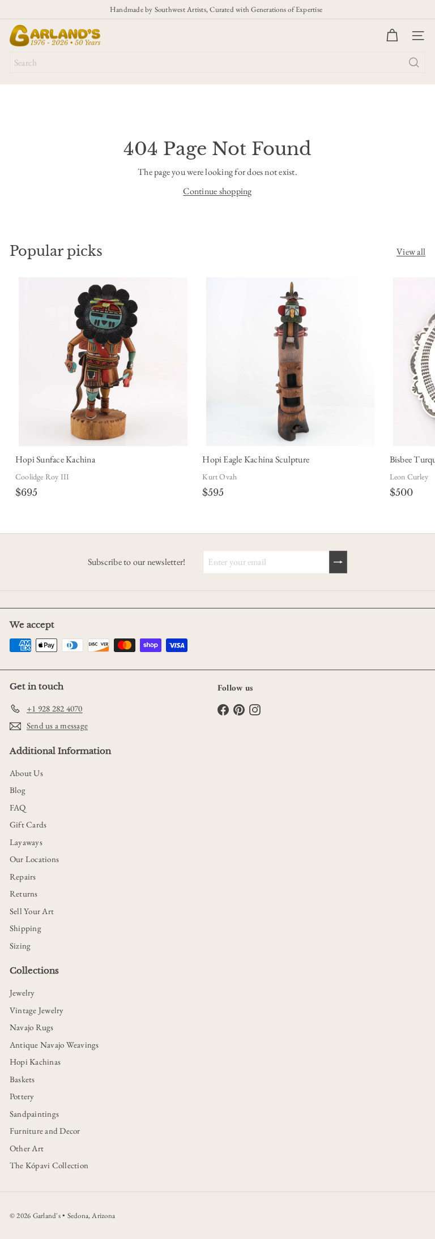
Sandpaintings (34, 1113)
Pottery (22, 1096)
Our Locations (34, 859)
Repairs (23, 876)
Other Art (27, 1148)
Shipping (25, 928)
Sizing (20, 945)
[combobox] (217, 62)
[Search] (414, 62)
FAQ (18, 807)
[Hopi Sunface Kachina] (103, 389)
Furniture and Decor (45, 1130)
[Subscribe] (338, 562)
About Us (26, 773)
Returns (24, 893)
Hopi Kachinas (35, 1061)
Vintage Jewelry (37, 1010)
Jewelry (22, 992)
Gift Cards (28, 824)
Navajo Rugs (32, 1027)
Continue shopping (217, 191)
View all (410, 252)
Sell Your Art (32, 911)
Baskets (22, 1079)
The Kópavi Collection (49, 1165)
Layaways (26, 842)
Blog (17, 789)
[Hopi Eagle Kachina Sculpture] (290, 389)
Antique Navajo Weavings (54, 1044)
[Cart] (392, 35)
